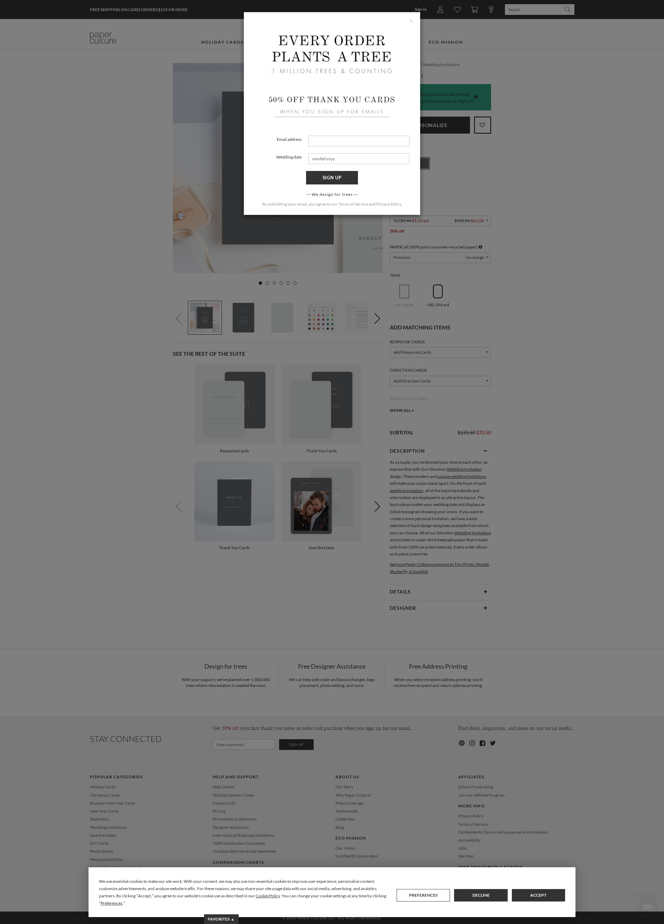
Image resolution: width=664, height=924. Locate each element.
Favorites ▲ (221, 919)
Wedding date (289, 157)
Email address (289, 139)
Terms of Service (353, 204)
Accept (538, 895)
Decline (481, 895)
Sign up (332, 177)
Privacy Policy (388, 204)
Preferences (423, 895)
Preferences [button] (111, 903)
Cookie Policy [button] (268, 895)
